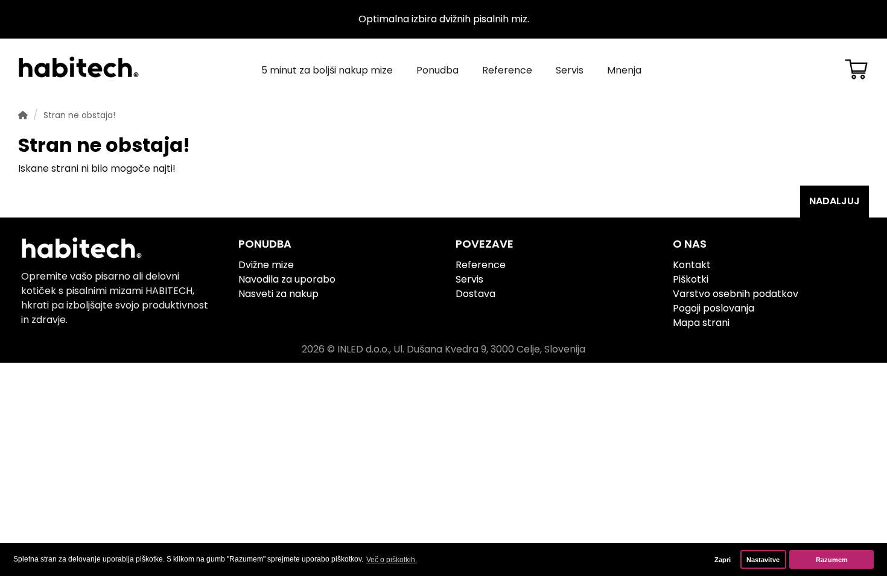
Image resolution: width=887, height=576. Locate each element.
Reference (507, 70)
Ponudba (437, 70)
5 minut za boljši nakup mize (327, 70)
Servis (569, 70)
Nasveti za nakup (278, 294)
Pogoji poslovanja (713, 308)
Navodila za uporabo (286, 279)
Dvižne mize (266, 265)
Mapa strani (701, 323)
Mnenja (624, 70)
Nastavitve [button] (763, 559)
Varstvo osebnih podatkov (735, 294)
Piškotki (690, 279)
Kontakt (692, 265)
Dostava (475, 294)
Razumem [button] (832, 559)
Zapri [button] (722, 559)
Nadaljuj (834, 201)
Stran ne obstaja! (79, 115)
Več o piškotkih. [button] (391, 560)
